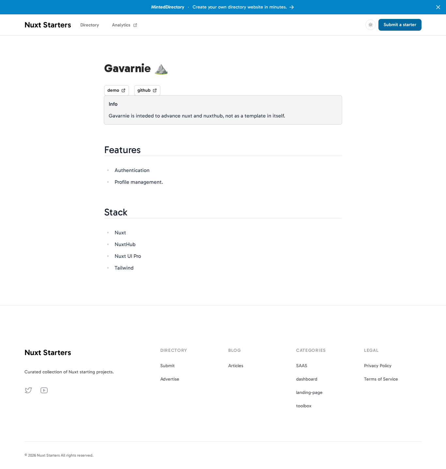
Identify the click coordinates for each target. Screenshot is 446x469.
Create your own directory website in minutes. (219, 7)
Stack (115, 212)
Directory (89, 25)
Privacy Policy (377, 365)
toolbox (303, 406)
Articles (235, 365)
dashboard (306, 379)
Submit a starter (400, 24)
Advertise (169, 379)
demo (113, 90)
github (144, 90)
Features (122, 150)
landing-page (309, 392)
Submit (167, 365)
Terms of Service (381, 379)
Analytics (121, 25)
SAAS (301, 365)
